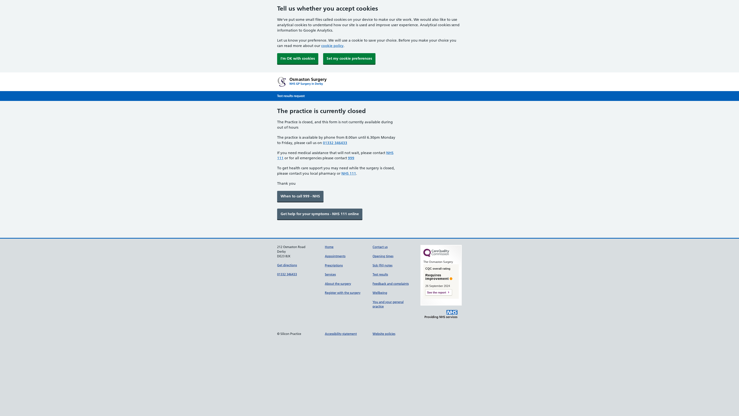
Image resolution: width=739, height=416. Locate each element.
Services (330, 274)
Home (329, 247)
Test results (380, 274)
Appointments (335, 256)
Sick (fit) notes (382, 265)
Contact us (380, 247)
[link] (300, 196)
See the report (436, 292)
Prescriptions (334, 265)
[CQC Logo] (436, 255)
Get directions (287, 265)
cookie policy (332, 46)
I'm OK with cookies (298, 58)
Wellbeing (380, 293)
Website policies (384, 334)
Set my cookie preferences (349, 58)
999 (351, 158)
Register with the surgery (342, 293)
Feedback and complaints (391, 284)
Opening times (383, 256)
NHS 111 (348, 173)
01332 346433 (335, 143)
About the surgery (338, 284)
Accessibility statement (341, 334)
